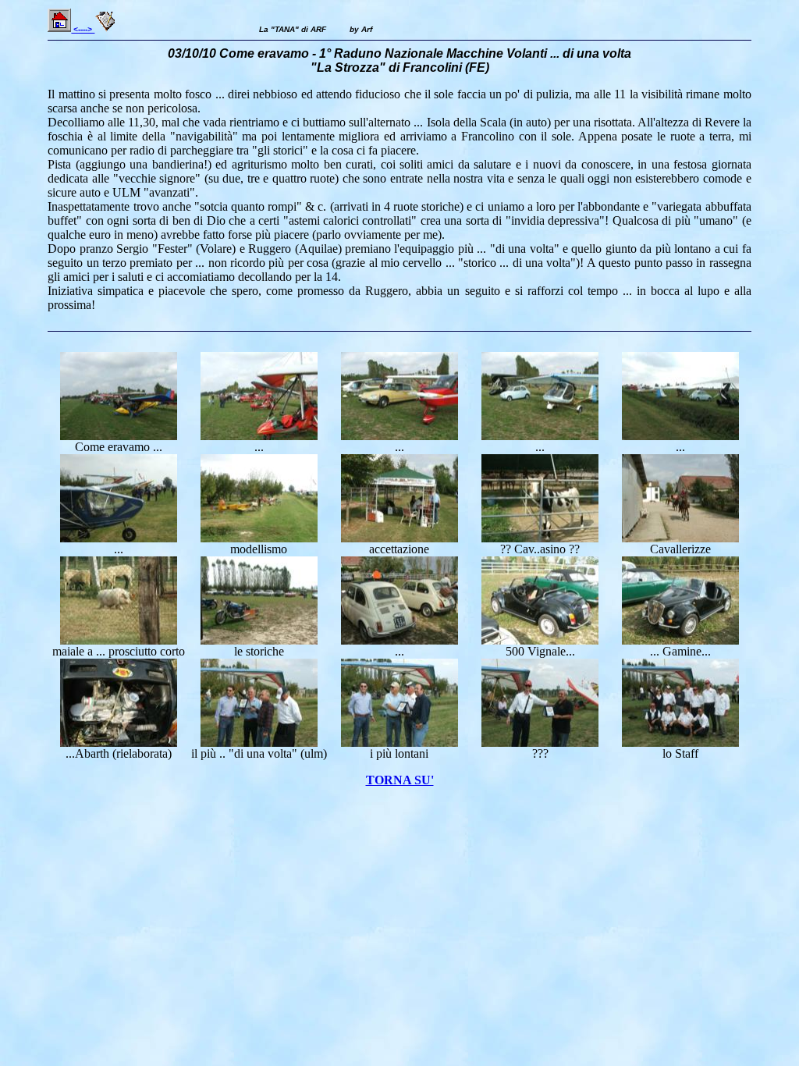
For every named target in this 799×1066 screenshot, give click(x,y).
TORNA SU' (400, 780)
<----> (82, 29)
